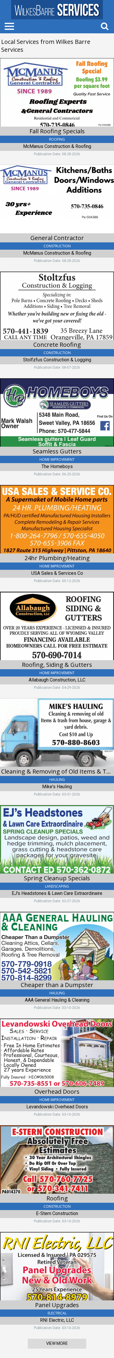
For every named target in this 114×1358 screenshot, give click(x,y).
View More (57, 1343)
